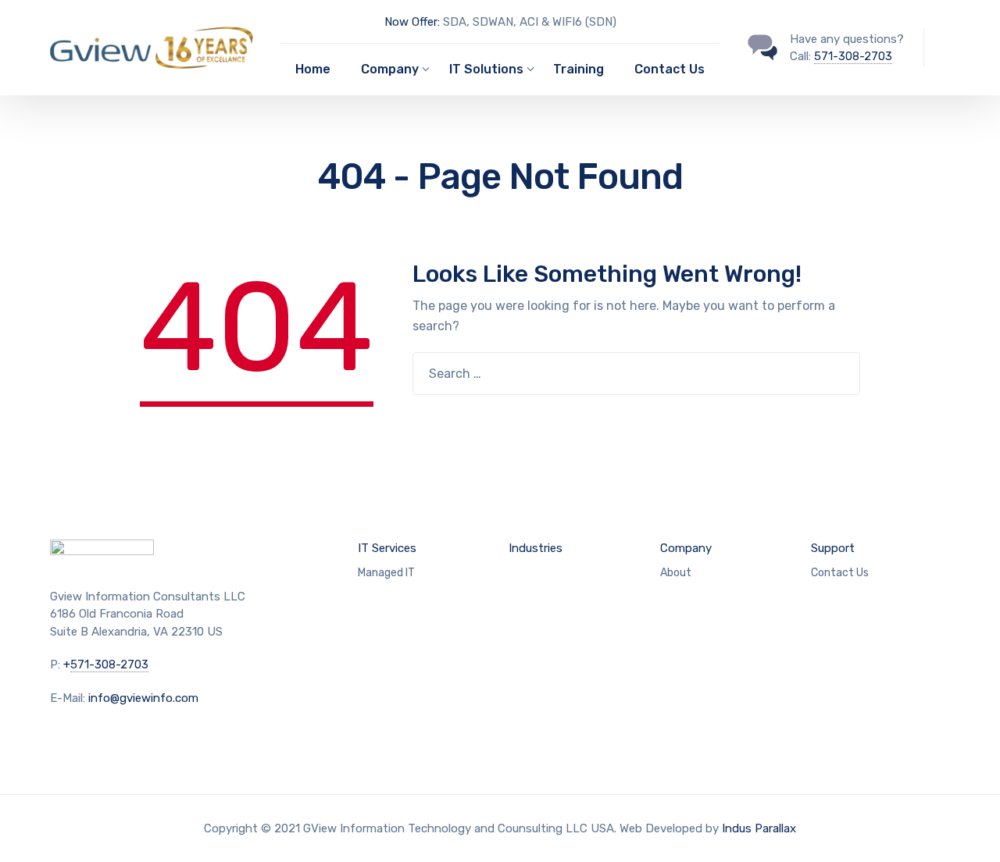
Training (578, 69)
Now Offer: (412, 22)
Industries (535, 548)
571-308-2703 (853, 56)
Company (390, 69)
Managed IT (386, 572)
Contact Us (669, 69)
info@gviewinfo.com (143, 698)
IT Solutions (486, 69)
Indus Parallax (759, 828)
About (675, 572)
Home (312, 69)
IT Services (387, 548)
